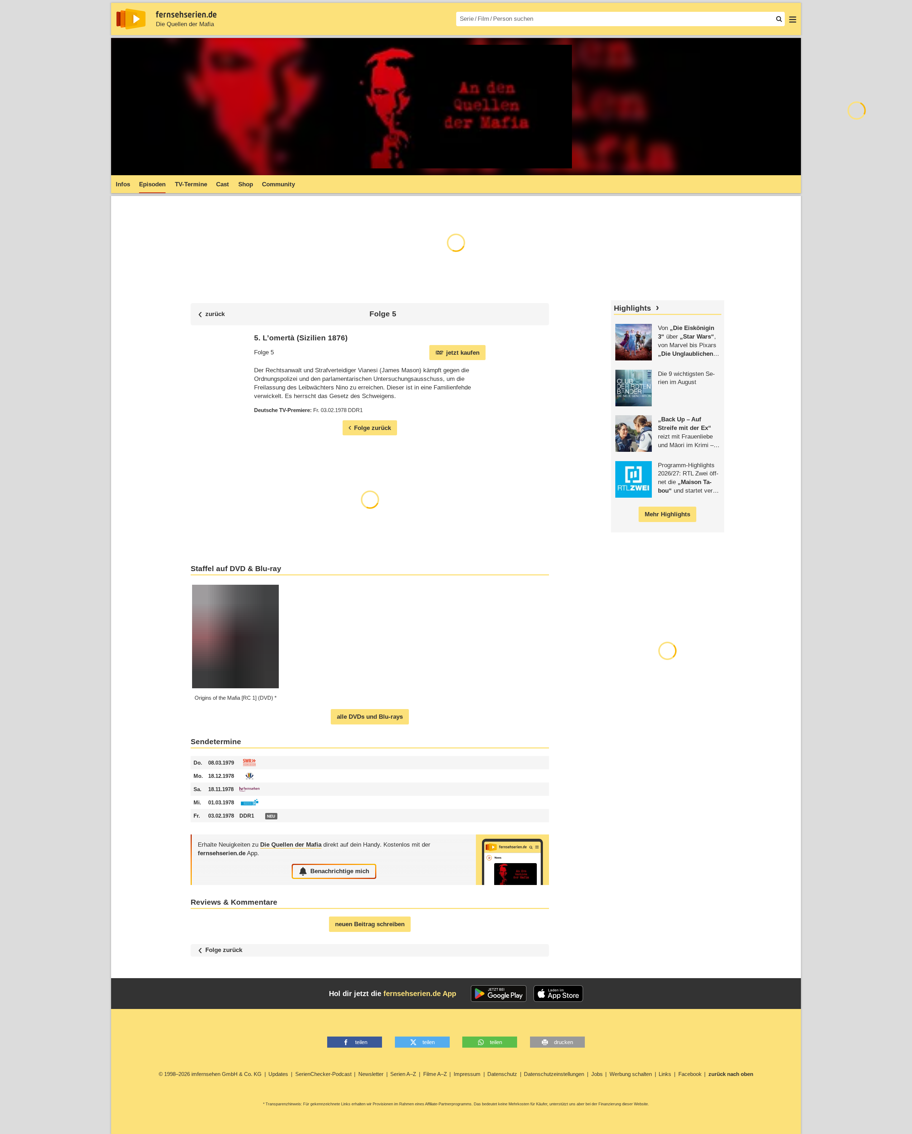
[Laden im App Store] (558, 993)
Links (665, 1074)
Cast (222, 184)
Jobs (597, 1074)
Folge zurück (223, 950)
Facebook (690, 1074)
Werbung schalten (631, 1074)
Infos (123, 184)
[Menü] (793, 19)
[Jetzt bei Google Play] (498, 993)
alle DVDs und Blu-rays (370, 716)
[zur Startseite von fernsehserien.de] (130, 19)
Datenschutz (502, 1074)
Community (278, 184)
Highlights (632, 308)
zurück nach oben (730, 1074)
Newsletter (370, 1074)
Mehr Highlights (667, 514)
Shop (245, 184)
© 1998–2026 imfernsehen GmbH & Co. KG (210, 1074)
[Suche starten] (779, 19)
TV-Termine (191, 184)
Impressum (467, 1074)
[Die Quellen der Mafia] (512, 859)
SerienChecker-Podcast (323, 1074)
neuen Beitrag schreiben (370, 924)
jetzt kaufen (462, 352)
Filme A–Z (435, 1074)
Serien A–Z (403, 1074)
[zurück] (211, 314)
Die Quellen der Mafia (185, 24)
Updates (278, 1074)
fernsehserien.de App (419, 993)
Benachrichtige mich (339, 871)
